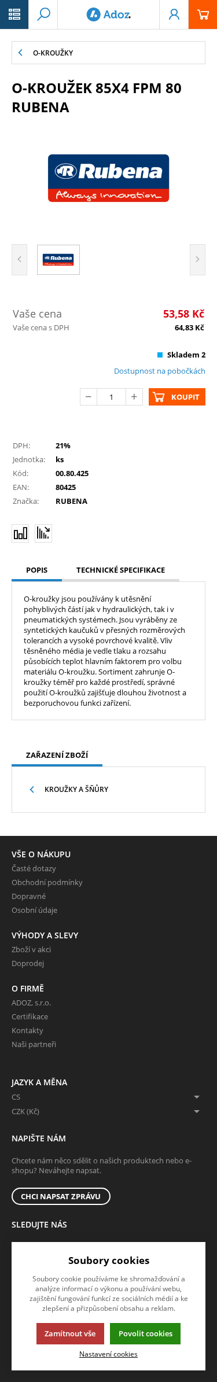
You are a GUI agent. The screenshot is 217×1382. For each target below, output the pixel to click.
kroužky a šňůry (76, 789)
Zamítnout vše (70, 1333)
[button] (14, 14)
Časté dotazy (34, 868)
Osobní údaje (34, 910)
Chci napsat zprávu (61, 1196)
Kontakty (27, 1030)
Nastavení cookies (108, 1353)
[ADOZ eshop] (108, 14)
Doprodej (28, 963)
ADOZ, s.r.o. (31, 1002)
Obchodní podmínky (47, 882)
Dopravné (29, 896)
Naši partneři (34, 1044)
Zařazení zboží (57, 755)
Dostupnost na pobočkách (159, 371)
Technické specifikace (120, 570)
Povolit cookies (145, 1333)
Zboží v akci (31, 949)
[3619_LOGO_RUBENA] (108, 178)
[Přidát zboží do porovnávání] (20, 533)
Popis (36, 570)
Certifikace (30, 1016)
